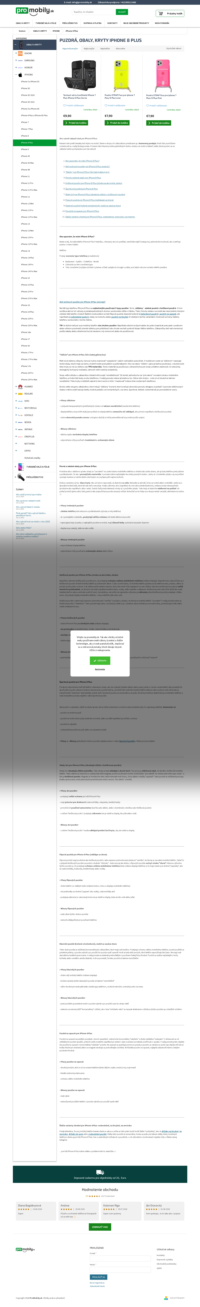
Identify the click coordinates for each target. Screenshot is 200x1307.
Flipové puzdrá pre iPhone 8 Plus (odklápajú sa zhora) (89, 200)
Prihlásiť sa (98, 1277)
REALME (28, 393)
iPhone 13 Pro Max (29, 244)
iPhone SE (25, 88)
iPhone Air (25, 345)
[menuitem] (22, 23)
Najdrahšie (105, 48)
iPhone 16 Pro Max (29, 325)
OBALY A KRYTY (34, 44)
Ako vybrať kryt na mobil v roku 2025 (33, 521)
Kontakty (161, 1255)
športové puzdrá (127, 741)
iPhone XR (25, 169)
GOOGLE (28, 415)
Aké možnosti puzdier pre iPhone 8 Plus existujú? (87, 166)
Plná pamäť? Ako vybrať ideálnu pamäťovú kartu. (31, 514)
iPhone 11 (25, 176)
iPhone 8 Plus (27, 142)
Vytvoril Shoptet (177, 1298)
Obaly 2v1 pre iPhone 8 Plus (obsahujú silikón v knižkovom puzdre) (95, 194)
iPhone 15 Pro (27, 291)
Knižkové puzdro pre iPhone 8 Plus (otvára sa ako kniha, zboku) (93, 183)
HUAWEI (28, 386)
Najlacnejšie (89, 48)
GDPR (159, 1268)
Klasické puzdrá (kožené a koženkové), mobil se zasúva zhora (93, 205)
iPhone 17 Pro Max (29, 359)
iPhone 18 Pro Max (29, 379)
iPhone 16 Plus (27, 311)
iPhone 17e (26, 366)
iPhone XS (25, 156)
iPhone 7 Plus (27, 129)
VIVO (26, 401)
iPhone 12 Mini (27, 203)
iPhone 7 (25, 122)
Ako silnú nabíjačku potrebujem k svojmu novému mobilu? (31, 535)
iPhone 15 (25, 278)
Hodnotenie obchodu (100, 1189)
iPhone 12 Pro (27, 210)
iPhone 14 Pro (27, 264)
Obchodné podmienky (166, 1264)
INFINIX (28, 429)
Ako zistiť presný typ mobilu (29, 494)
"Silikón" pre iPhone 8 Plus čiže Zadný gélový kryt (87, 172)
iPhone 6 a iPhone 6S (30, 108)
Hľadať (122, 12)
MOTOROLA (30, 408)
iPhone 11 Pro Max (29, 190)
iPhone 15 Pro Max (29, 298)
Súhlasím (102, 660)
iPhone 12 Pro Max (29, 217)
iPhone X (25, 149)
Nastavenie (100, 669)
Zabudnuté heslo (97, 1286)
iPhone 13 (25, 223)
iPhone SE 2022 (27, 102)
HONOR (28, 67)
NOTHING (29, 443)
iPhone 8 (25, 135)
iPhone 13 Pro (27, 237)
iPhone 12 (25, 196)
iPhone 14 (25, 251)
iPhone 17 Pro (27, 352)
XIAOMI (28, 53)
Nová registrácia (97, 1283)
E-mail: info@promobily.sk (78, 2)
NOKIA (27, 422)
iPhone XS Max (27, 163)
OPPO (27, 450)
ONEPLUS (29, 436)
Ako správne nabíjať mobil (28, 501)
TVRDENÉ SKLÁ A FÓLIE (37, 466)
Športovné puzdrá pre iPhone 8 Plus (81, 189)
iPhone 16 (25, 305)
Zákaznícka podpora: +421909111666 (117, 2)
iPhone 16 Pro (27, 318)
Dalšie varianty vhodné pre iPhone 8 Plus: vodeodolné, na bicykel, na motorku (100, 217)
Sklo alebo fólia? (23, 528)
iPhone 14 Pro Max (29, 271)
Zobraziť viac (100, 1226)
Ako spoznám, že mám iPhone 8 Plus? (82, 161)
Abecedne (120, 48)
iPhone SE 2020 (27, 95)
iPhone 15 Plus (27, 284)
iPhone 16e (26, 332)
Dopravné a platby (165, 1259)
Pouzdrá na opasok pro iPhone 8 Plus (82, 211)
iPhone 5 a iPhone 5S (30, 81)
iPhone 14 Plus (27, 257)
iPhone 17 (25, 339)
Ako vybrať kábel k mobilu (28, 507)
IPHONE (28, 74)
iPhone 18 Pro (27, 373)
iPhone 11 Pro (27, 183)
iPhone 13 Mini (27, 230)
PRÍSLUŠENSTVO (34, 477)
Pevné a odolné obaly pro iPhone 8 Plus (83, 177)
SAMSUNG (29, 60)
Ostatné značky (32, 458)
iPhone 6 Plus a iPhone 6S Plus (34, 115)
